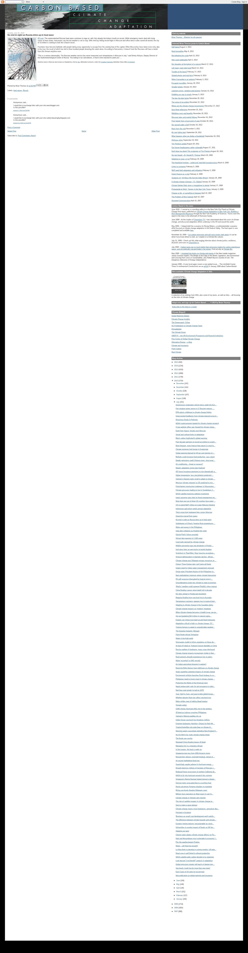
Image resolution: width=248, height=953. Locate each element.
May (178, 884)
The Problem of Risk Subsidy (182, 197)
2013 (176, 369)
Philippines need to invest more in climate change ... (195, 679)
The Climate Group (179, 332)
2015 (176, 362)
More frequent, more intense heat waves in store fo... (195, 446)
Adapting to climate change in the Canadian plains (194, 605)
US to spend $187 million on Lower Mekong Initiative (195, 505)
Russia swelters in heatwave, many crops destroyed (195, 649)
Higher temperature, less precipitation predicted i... (194, 475)
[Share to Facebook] (44, 85)
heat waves (17, 90)
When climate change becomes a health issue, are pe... (196, 612)
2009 (176, 904)
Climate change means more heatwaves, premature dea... (197, 809)
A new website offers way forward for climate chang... (196, 427)
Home (84, 131)
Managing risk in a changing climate (189, 746)
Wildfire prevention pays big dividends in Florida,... (194, 546)
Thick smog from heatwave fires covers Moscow (194, 512)
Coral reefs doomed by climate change (190, 542)
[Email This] (37, 85)
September (180, 395)
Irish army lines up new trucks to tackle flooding (193, 549)
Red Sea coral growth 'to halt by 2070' (190, 690)
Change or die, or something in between (186, 193)
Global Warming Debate (180, 316)
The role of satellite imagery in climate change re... (195, 801)
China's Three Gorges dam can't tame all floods (193, 564)
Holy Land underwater (180, 60)
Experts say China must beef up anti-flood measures (195, 620)
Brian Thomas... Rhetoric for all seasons (187, 37)
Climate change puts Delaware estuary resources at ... (196, 561)
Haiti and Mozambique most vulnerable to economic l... (196, 839)
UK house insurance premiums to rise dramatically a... (196, 472)
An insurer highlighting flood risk (188, 761)
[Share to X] (42, 85)
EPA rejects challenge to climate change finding (193, 412)
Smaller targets (177, 87)
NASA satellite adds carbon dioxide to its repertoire (195, 857)
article (206, 266)
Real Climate (176, 352)
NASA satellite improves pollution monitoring (192, 494)
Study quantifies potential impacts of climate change (195, 672)
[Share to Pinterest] (47, 85)
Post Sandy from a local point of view (186, 121)
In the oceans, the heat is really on (189, 749)
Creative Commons (107, 62)
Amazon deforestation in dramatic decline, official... (195, 557)
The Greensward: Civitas (181, 322)
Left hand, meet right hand (181, 68)
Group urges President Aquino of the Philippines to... (195, 572)
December (180, 383)
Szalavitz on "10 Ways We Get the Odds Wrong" (190, 178)
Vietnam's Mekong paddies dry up (188, 716)
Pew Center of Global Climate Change (186, 339)
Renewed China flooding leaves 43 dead (191, 742)
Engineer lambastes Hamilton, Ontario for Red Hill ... (195, 724)
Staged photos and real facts (182, 75)
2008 (176, 908)
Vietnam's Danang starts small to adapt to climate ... (195, 479)
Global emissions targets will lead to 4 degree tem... (195, 864)
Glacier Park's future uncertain (187, 535)
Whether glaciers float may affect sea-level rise (193, 698)
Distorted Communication (181, 201)
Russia (25, 90)
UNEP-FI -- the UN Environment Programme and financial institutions (197, 336)
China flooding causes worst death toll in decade (194, 590)
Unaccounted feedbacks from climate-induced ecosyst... (197, 416)
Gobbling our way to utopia (181, 94)
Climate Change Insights (181, 319)
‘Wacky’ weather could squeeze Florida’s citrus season (196, 586)
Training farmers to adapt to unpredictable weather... (195, 627)
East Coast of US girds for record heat (190, 872)
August (179, 398)
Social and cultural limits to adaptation (190, 435)
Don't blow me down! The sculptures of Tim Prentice (191, 151)
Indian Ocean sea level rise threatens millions (193, 720)
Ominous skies (177, 140)
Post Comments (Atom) (27, 136)
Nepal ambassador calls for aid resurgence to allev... (195, 686)
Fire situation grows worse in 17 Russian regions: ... (195, 409)
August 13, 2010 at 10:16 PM (22, 123)
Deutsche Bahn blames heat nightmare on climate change (197, 668)
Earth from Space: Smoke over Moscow (191, 431)
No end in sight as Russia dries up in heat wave (193, 520)
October (179, 391)
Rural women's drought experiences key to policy (194, 657)
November (180, 387)
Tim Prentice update (179, 144)
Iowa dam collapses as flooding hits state (191, 531)
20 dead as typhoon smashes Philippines (191, 712)
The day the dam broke (180, 98)
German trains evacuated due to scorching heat (193, 783)
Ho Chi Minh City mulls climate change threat (193, 735)
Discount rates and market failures (184, 117)
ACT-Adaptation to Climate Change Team (187, 326)
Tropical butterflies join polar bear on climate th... (194, 727)
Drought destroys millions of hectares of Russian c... (195, 768)
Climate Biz (228, 249)
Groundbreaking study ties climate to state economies (196, 583)
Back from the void (179, 129)
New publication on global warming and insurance (194, 876)
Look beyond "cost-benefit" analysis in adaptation (194, 861)
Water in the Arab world (184, 638)
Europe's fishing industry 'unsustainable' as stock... (195, 824)
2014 (176, 366)
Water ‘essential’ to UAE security (188, 661)
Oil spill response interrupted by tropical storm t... (194, 579)
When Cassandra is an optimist (183, 79)
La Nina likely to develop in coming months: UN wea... (196, 850)
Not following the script (180, 56)
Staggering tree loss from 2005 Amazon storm (193, 753)
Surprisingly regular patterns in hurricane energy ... (194, 764)
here (191, 230)
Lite (79, 62)
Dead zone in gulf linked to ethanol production (193, 853)
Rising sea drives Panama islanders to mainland (194, 787)
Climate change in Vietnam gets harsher (191, 798)
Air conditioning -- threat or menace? (189, 464)
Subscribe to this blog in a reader (184, 307)
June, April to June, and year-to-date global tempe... (195, 694)
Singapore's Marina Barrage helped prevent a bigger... (196, 779)
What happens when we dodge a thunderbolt (188, 136)
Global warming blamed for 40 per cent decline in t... (195, 453)
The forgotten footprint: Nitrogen (187, 631)
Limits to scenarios (179, 167)
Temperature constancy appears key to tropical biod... (196, 601)
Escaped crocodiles (179, 83)
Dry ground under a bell (180, 125)
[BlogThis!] (39, 85)
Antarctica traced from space (186, 516)
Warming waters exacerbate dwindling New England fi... (196, 731)
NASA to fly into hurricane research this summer (194, 776)
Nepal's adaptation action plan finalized (190, 468)
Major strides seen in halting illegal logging (191, 701)
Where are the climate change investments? (188, 106)
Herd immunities (178, 51)
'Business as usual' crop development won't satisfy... (195, 816)
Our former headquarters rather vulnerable (187, 148)
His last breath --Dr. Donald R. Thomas (186, 155)
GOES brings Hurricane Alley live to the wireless (194, 709)
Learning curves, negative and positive (186, 91)
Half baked (176, 47)
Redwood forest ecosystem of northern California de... (196, 772)
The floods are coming (184, 738)
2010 (176, 381)
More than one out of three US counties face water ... (195, 501)
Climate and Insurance (180, 346)
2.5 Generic (131, 62)
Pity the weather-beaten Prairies (188, 842)
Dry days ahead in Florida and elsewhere (191, 594)
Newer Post (11, 131)
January (179, 899)
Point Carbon (176, 349)
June (178, 880)
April (178, 888)
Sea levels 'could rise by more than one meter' (193, 868)
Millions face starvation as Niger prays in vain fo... (194, 794)
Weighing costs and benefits (182, 113)
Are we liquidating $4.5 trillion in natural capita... (193, 616)
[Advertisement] (183, 924)
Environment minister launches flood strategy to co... (195, 675)
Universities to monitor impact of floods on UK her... (195, 827)
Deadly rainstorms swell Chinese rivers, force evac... (195, 460)
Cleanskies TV (199, 220)
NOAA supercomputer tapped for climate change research (197, 423)
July (178, 402)
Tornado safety (181, 705)
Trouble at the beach (179, 72)
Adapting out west (182, 831)
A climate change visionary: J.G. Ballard (187, 182)
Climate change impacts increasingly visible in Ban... (195, 653)
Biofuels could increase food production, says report (195, 457)
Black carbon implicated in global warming (191, 438)
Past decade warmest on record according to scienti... (196, 442)
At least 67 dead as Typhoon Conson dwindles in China (196, 646)
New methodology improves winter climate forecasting (196, 575)
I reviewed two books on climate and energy (197, 253)
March (178, 892)
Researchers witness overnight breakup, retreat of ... (195, 757)
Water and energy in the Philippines (189, 527)
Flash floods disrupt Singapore (187, 635)
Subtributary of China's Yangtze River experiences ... (195, 523)
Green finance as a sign (180, 174)
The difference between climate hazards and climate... (196, 820)
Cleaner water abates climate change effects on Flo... (196, 835)
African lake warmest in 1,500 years (189, 538)
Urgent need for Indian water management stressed (195, 568)
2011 (176, 377)
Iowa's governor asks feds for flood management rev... (196, 498)
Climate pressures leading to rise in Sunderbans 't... (195, 490)
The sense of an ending (180, 102)
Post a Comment (13, 127)
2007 (176, 911)
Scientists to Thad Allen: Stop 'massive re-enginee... (195, 553)
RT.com (41, 38)
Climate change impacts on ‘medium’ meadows (193, 609)
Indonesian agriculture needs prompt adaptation (193, 509)
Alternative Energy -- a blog (182, 342)
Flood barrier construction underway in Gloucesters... (195, 486)
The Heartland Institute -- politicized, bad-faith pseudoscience (194, 163)
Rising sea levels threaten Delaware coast (191, 790)
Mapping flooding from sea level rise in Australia (193, 598)
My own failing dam (179, 132)
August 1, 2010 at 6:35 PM (21, 110)
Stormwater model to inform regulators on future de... (195, 642)
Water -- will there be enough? (187, 846)
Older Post (156, 131)
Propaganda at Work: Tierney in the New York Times (191, 189)
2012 (176, 373)
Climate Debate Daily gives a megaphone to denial (190, 185)
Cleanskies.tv (194, 243)
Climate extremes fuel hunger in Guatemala (192, 449)
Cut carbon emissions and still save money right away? (208, 235)
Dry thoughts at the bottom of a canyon (186, 64)
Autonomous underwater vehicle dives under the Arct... (196, 405)
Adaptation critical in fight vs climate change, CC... (195, 623)
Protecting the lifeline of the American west (192, 683)
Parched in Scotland (183, 813)
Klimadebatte (176, 329)
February (179, 895)
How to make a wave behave (186, 805)
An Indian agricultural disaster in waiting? (191, 664)
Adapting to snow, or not (181, 159)
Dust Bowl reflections (179, 110)
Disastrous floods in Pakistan (187, 420)
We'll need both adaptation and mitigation (187, 170)
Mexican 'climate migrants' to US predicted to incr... (195, 483)
